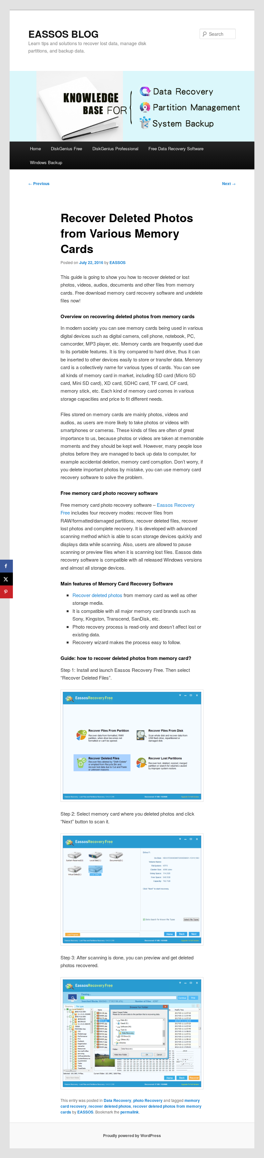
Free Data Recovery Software (175, 148)
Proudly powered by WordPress (132, 1135)
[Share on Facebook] (6, 566)
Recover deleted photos (97, 595)
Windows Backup (46, 162)
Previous (39, 183)
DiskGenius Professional (115, 148)
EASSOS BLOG (63, 34)
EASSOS (117, 262)
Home (35, 148)
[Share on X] (6, 579)
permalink (129, 1112)
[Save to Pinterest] (6, 591)
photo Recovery (148, 1100)
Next (229, 183)
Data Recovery (117, 1100)
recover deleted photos (110, 1106)
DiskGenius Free (66, 148)
